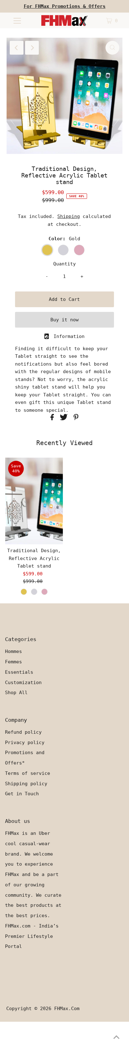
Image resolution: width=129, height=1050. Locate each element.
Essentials (19, 672)
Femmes (13, 662)
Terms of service (27, 773)
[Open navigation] (17, 20)
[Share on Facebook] (53, 419)
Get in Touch (22, 794)
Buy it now (64, 320)
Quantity (64, 264)
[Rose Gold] (44, 592)
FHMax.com (67, 1008)
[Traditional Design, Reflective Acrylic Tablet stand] (34, 501)
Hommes (13, 651)
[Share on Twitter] (65, 419)
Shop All (16, 692)
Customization (23, 682)
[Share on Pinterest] (76, 419)
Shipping (68, 216)
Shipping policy (26, 783)
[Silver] (34, 592)
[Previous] (16, 48)
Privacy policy (24, 742)
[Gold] (24, 592)
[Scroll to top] (116, 1037)
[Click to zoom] (112, 48)
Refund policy (23, 732)
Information (69, 336)
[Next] (32, 48)
